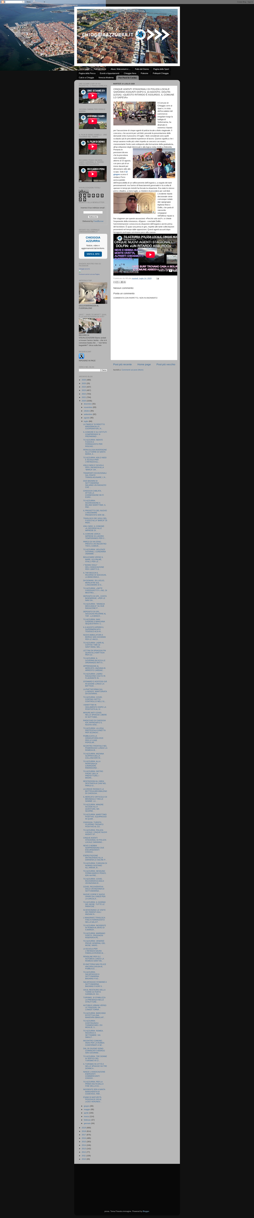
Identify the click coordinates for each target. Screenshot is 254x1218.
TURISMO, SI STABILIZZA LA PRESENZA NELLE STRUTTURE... (94, 1000)
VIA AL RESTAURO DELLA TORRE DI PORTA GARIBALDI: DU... (94, 992)
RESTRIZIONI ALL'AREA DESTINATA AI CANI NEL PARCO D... (94, 783)
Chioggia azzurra (84, 269)
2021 (84, 397)
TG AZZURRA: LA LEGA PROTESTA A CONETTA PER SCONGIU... (94, 730)
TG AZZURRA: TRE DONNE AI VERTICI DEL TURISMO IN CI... (95, 1058)
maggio (87, 1109)
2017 (84, 1135)
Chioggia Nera (130, 73)
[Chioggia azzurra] (80, 272)
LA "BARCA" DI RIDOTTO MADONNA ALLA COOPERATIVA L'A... (94, 426)
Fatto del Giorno (142, 69)
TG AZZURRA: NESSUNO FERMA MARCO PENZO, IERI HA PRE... (94, 873)
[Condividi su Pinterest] (124, 282)
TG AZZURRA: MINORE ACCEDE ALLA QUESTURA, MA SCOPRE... (93, 808)
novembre (88, 407)
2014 (84, 1145)
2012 (84, 1152)
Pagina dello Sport (161, 69)
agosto (87, 418)
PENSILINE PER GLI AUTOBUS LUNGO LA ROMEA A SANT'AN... (93, 959)
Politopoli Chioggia (161, 73)
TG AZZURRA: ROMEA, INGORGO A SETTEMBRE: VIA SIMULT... (93, 1034)
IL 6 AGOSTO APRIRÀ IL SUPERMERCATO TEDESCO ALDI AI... (93, 629)
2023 (84, 390)
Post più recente (122, 364)
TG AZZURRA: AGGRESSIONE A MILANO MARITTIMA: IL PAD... (94, 504)
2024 (84, 387)
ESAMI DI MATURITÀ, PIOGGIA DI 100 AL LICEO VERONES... (92, 1099)
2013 (84, 1149)
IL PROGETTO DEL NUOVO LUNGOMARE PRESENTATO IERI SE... (95, 513)
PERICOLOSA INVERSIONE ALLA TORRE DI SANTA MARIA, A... (95, 452)
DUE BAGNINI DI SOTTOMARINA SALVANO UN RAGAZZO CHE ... (94, 484)
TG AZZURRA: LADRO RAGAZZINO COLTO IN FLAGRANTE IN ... (94, 676)
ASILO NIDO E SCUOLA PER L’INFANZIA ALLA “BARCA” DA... (93, 467)
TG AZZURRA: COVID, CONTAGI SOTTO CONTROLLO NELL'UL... (94, 699)
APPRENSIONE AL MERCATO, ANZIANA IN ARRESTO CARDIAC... (94, 668)
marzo (87, 1116)
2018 (84, 1131)
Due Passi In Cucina (127, 78)
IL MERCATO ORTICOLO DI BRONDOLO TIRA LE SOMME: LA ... (95, 799)
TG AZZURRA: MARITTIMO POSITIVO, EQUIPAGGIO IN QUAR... (95, 817)
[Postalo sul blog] (117, 282)
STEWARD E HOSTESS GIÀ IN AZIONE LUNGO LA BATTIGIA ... (95, 684)
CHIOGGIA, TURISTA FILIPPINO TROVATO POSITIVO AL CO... (93, 824)
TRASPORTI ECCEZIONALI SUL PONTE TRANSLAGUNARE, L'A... (95, 475)
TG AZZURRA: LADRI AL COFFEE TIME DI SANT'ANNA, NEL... (93, 645)
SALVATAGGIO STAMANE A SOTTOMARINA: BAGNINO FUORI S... (94, 984)
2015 (84, 1142)
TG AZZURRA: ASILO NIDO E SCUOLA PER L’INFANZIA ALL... (94, 460)
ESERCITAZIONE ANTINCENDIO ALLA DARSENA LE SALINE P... (95, 858)
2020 (84, 401)
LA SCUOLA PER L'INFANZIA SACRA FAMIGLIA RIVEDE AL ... (94, 951)
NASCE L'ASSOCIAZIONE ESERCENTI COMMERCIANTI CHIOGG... (94, 1075)
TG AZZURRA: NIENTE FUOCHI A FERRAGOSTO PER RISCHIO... (93, 443)
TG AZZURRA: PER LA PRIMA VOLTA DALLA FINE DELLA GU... (93, 1084)
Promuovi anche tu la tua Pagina (89, 274)
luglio (86, 421)
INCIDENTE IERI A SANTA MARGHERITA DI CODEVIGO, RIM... (94, 1091)
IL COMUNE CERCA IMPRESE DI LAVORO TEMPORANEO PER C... (94, 536)
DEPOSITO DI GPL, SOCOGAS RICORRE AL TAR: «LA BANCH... (94, 614)
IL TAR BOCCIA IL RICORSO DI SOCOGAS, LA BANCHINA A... (94, 575)
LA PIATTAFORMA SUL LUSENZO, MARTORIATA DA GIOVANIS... (95, 691)
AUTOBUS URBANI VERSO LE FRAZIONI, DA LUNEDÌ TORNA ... (94, 1007)
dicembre (88, 404)
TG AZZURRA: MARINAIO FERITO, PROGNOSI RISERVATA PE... (94, 935)
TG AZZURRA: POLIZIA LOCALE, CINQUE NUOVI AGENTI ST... (95, 832)
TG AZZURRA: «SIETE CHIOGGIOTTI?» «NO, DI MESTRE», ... (95, 590)
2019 (84, 1128)
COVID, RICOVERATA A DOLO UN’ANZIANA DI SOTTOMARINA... (93, 889)
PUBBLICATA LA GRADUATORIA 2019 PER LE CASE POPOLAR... (93, 739)
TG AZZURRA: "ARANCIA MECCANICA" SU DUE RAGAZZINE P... (94, 606)
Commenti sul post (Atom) (132, 370)
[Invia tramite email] (114, 282)
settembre (88, 414)
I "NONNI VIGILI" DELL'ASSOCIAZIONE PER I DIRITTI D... (93, 567)
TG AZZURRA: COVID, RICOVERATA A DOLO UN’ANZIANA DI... (93, 881)
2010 (84, 1159)
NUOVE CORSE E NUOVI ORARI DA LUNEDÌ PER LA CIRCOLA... (94, 896)
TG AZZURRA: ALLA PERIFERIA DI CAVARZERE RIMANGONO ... (91, 764)
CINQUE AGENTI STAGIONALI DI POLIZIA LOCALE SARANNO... (94, 840)
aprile (86, 1113)
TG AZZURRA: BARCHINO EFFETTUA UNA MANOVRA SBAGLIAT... (94, 1015)
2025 (84, 383)
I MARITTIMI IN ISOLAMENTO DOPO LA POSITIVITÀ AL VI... (94, 707)
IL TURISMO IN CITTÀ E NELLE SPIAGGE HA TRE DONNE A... (95, 1066)
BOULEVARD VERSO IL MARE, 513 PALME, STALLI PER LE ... (93, 559)
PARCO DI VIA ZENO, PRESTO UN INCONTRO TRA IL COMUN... (94, 544)
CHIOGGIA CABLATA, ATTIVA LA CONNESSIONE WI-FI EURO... (93, 494)
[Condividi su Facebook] (122, 282)
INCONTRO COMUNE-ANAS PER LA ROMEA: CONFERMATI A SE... (94, 1043)
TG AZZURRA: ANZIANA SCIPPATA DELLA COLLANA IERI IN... (93, 756)
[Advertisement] (127, 1183)
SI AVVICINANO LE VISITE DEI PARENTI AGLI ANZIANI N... (94, 912)
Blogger (146, 1211)
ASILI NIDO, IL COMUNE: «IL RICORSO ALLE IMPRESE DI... (94, 528)
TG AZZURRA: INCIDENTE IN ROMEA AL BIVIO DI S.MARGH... (94, 928)
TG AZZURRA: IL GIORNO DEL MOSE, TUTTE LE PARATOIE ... (94, 904)
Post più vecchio (166, 364)
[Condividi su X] (119, 282)
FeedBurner (99, 221)
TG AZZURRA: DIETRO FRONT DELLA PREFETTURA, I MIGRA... (93, 774)
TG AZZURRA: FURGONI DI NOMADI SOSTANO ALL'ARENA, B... (95, 865)
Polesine (144, 73)
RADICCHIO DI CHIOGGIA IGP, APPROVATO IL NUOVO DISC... (94, 723)
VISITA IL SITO (93, 254)
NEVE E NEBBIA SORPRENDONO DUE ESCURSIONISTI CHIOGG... (93, 849)
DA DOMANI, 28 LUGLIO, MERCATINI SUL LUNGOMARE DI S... (94, 583)
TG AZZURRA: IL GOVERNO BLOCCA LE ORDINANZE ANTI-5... (94, 660)
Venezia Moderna (106, 77)
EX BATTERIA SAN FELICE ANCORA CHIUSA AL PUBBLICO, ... (94, 966)
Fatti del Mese (100, 69)
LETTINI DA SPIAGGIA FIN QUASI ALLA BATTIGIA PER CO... (94, 653)
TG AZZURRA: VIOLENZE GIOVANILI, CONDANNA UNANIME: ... (94, 552)
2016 (84, 1138)
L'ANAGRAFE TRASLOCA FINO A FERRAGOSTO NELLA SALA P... (94, 920)
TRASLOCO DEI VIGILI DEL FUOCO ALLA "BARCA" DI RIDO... (95, 520)
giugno (87, 1106)
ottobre (87, 411)
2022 (84, 394)
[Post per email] (157, 278)
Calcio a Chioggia (86, 77)
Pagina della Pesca (87, 73)
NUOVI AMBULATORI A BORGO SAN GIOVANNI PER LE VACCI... (94, 637)
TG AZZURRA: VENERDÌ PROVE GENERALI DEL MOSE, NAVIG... (94, 943)
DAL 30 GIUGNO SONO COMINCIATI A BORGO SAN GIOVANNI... (94, 1051)
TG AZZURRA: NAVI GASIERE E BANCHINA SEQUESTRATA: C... (94, 621)
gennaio (87, 1123)
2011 (84, 1156)
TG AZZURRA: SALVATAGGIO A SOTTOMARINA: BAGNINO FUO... (91, 975)
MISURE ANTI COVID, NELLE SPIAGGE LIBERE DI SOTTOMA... (95, 715)
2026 (84, 380)
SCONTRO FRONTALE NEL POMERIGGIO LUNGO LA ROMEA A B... (95, 748)
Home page (84, 69)
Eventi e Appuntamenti (109, 73)
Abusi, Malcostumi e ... (120, 69)
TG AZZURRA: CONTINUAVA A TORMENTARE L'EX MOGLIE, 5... (92, 1024)
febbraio (87, 1120)
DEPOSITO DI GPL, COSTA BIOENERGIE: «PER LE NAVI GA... (94, 598)
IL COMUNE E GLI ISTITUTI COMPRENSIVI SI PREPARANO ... (95, 434)
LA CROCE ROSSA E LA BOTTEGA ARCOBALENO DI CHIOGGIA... (95, 791)
